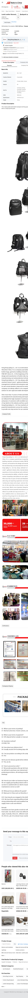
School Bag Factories (8, 976)
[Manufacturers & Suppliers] (14, 2)
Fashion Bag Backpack (8, 980)
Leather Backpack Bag (8, 983)
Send (15, 858)
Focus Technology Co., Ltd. (19, 992)
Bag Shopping (19, 976)
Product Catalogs (23, 944)
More (3, 986)
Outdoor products (20, 950)
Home (3, 11)
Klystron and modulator (7, 947)
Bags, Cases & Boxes (10, 11)
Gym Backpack (6, 969)
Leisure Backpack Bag (22, 980)
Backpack (18, 11)
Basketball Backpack (18, 969)
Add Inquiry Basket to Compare (10, 57)
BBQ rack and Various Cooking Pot (9, 952)
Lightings (4, 950)
